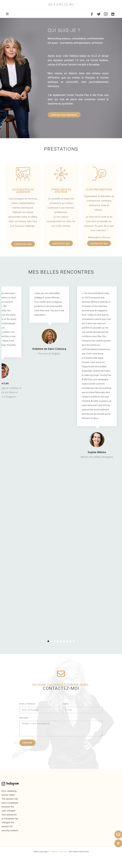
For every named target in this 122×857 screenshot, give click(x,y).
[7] (67, 641)
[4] (57, 641)
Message (24, 718)
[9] (73, 641)
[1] (48, 641)
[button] (64, 114)
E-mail (66, 704)
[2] (51, 641)
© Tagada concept (58, 852)
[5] (61, 641)
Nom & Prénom (27, 704)
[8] (70, 641)
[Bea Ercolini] (61, 4)
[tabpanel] (49, 321)
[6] (64, 641)
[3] (54, 641)
